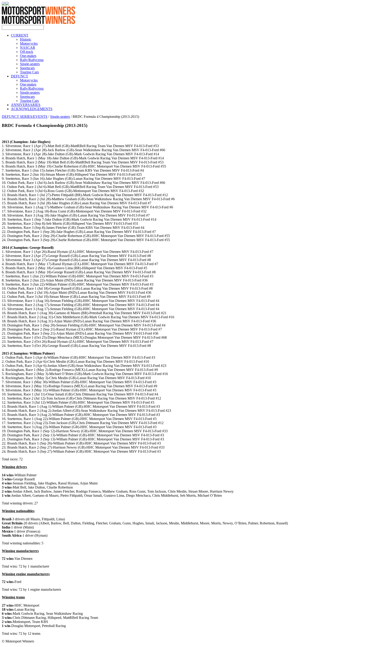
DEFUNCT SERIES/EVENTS (24, 117)
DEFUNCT (19, 76)
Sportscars (27, 68)
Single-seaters (30, 64)
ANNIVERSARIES (25, 105)
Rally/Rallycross (32, 60)
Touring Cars (29, 72)
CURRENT (19, 35)
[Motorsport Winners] (38, 23)
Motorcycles (29, 43)
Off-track (26, 52)
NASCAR (27, 47)
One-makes (28, 56)
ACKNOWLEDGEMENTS (31, 109)
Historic (25, 39)
